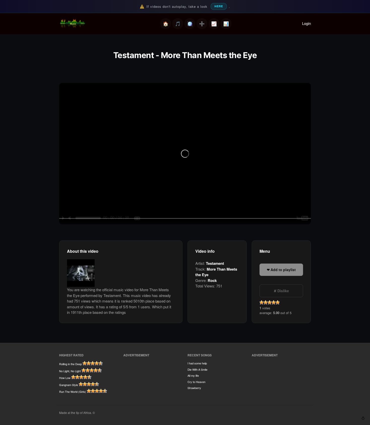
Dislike (283, 290)
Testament (215, 263)
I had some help (197, 363)
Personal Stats (213, 23)
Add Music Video (201, 23)
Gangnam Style (68, 385)
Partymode (189, 23)
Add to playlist (283, 269)
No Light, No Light (70, 371)
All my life (193, 375)
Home (165, 23)
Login (306, 23)
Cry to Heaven (196, 382)
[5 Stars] (278, 302)
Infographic (226, 23)
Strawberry (194, 388)
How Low (64, 378)
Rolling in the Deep (70, 364)
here (218, 6)
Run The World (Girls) (72, 392)
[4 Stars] (274, 302)
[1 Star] (262, 302)
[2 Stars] (266, 302)
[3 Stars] (270, 302)
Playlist (177, 23)
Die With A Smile (197, 369)
